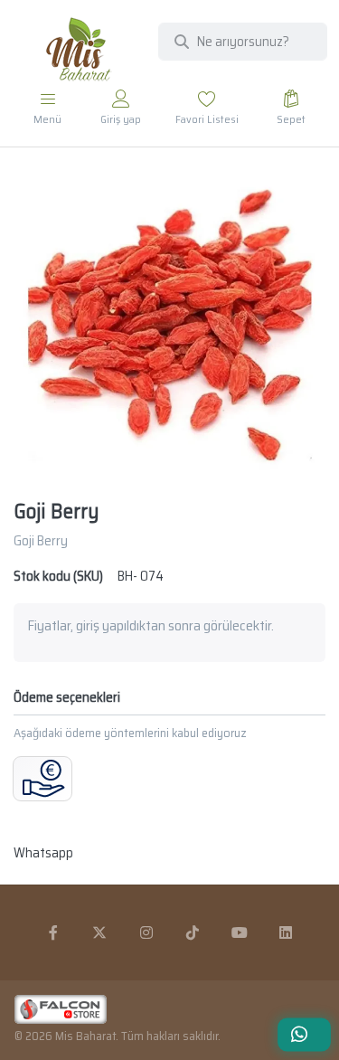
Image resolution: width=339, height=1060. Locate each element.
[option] (169, 325)
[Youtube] (239, 932)
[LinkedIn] (286, 932)
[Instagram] (146, 932)
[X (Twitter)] (99, 932)
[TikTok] (193, 932)
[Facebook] (53, 932)
